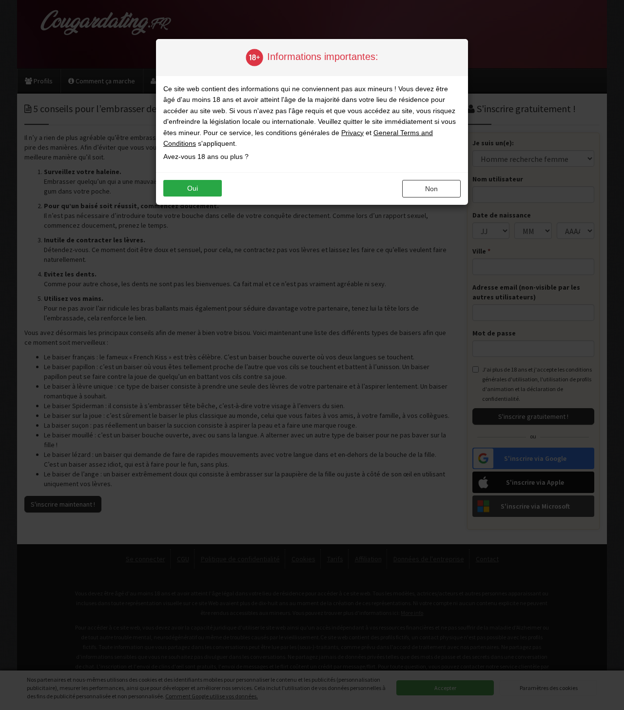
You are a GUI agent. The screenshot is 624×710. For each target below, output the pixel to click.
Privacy (352, 133)
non (431, 189)
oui (192, 188)
